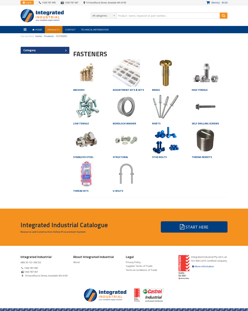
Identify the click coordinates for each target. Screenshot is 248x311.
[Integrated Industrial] (42, 15)
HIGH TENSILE (200, 90)
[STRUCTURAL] (126, 140)
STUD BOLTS (159, 157)
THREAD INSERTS (202, 157)
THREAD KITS (80, 191)
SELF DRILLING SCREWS (205, 123)
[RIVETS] (165, 106)
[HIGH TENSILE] (205, 72)
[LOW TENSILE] (86, 106)
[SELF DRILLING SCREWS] (205, 106)
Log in (28, 2)
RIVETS (156, 123)
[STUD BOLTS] (165, 140)
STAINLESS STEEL (83, 157)
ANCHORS (78, 90)
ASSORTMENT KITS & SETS (128, 90)
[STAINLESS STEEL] (86, 140)
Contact (70, 29)
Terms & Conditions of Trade (141, 270)
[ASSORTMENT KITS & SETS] (126, 72)
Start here (196, 227)
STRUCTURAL (120, 157)
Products (54, 29)
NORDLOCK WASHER (124, 123)
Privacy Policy (133, 262)
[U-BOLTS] (126, 173)
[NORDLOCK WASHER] (126, 106)
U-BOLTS (118, 191)
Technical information (95, 29)
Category (29, 50)
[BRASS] (165, 72)
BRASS (156, 90)
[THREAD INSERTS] (205, 140)
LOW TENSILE (81, 123)
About (76, 262)
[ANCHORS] (86, 72)
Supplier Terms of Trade (139, 266)
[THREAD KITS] (86, 173)
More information (204, 266)
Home (38, 29)
